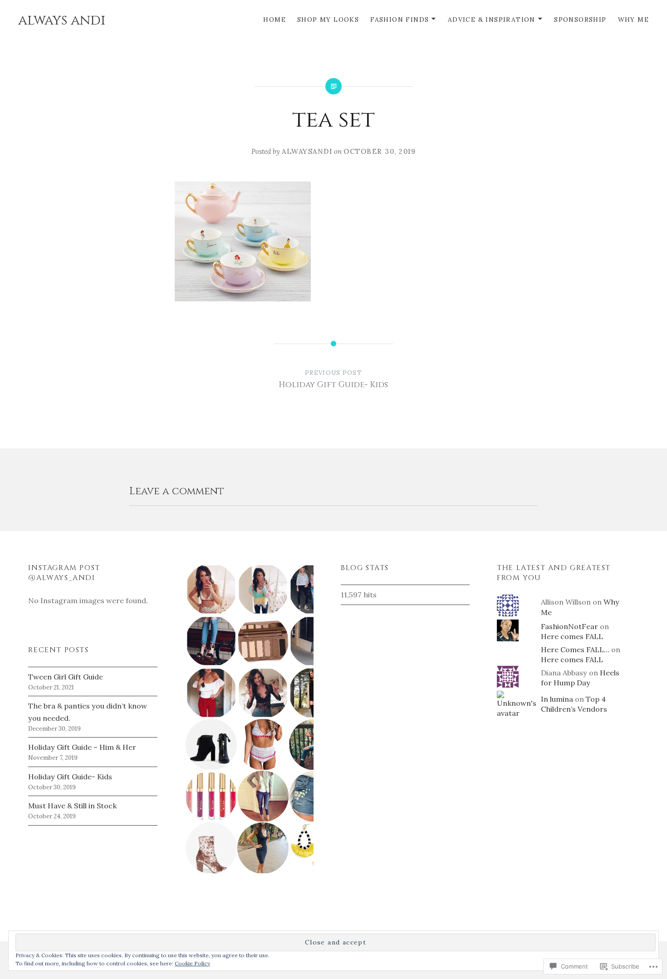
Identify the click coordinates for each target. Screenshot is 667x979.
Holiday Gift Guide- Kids (70, 776)
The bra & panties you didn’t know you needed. (87, 711)
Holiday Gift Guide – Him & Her (82, 747)
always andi (61, 20)
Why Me (633, 19)
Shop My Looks (328, 19)
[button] (210, 589)
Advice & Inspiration (491, 19)
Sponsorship (580, 19)
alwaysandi (307, 151)
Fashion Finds (399, 19)
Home (274, 19)
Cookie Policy (192, 963)
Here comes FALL (572, 636)
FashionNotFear (569, 626)
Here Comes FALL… (575, 649)
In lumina (557, 699)
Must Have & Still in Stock (72, 805)
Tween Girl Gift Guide (65, 676)
